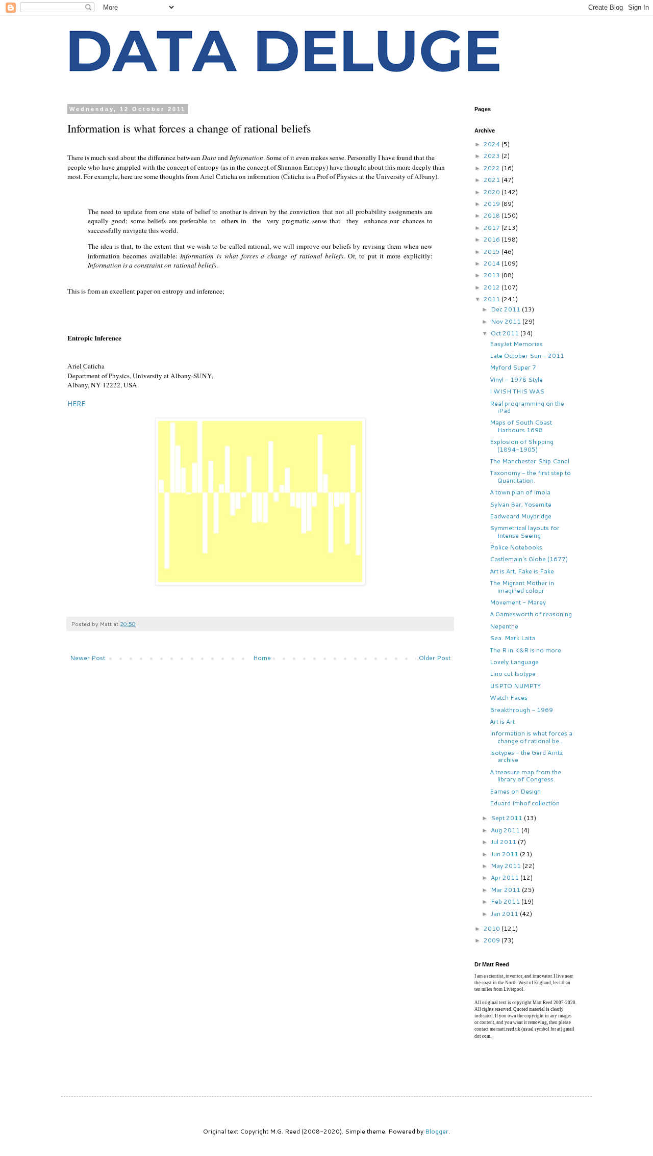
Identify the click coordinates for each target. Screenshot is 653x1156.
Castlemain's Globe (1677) (529, 559)
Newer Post (87, 657)
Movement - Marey (518, 602)
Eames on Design (515, 791)
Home (262, 657)
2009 (492, 940)
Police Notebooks (516, 547)
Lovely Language (514, 662)
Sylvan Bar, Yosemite (520, 504)
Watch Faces (509, 697)
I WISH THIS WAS (517, 391)
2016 (492, 239)
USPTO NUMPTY (515, 685)
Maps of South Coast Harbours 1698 (521, 426)
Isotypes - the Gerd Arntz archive (526, 756)
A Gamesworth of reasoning (531, 614)
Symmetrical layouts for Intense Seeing (525, 531)
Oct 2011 (505, 333)
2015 (492, 251)
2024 (492, 144)
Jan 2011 (505, 913)
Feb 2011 (506, 901)
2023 (492, 155)
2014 (492, 263)
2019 (492, 203)
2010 (492, 928)
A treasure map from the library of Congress (525, 775)
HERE (76, 403)
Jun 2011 (505, 854)
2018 (492, 215)
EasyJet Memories (516, 343)
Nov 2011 (506, 321)
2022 (492, 168)
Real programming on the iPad (527, 407)
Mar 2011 (506, 889)
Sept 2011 (507, 817)
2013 (492, 275)
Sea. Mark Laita (512, 638)
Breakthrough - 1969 (521, 709)
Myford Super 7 (513, 367)
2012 (492, 287)
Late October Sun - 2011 (527, 355)
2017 (492, 227)
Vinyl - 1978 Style (516, 379)
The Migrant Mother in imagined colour (522, 586)
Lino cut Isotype (513, 673)
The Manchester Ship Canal (529, 461)
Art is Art (502, 721)
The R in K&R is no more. (526, 650)
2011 (492, 299)
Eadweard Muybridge (520, 516)
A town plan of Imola (520, 492)
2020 (492, 192)
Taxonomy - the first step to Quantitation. (530, 476)
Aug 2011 (506, 830)
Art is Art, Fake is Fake (522, 571)
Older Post (434, 657)
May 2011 (506, 865)
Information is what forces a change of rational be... (531, 737)
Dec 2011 (506, 309)
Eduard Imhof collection (525, 803)
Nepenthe (504, 626)
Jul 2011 (504, 841)
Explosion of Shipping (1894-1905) (522, 445)
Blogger (436, 1131)
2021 (492, 179)
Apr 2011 (505, 877)
